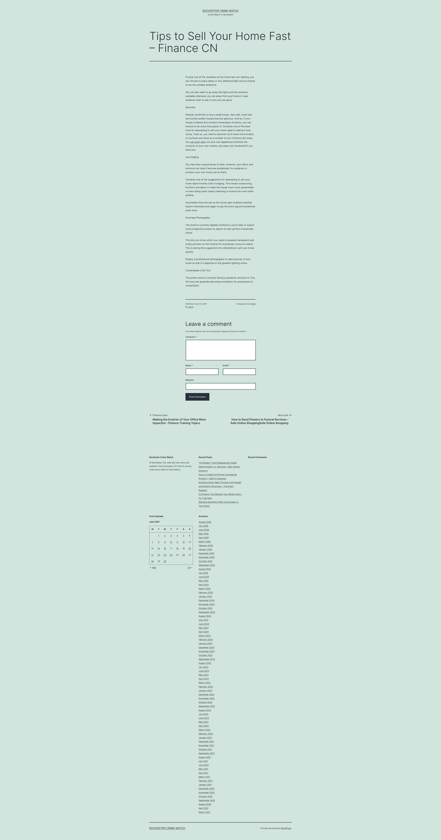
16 (165, 548)
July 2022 (203, 714)
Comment (191, 337)
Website (189, 380)
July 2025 (203, 573)
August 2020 (205, 804)
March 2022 (205, 730)
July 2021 (203, 761)
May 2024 (204, 628)
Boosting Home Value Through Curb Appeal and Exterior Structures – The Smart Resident (220, 486)
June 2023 (204, 671)
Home (253, 304)
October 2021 (205, 749)
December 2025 (206, 553)
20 (189, 548)
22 (158, 555)
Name (189, 365)
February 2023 (206, 687)
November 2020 (207, 792)
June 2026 (204, 530)
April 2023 (204, 679)
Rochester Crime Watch (221, 11)
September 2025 (207, 565)
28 (152, 561)
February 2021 (206, 781)
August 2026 (205, 522)
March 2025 (205, 588)
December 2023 (206, 647)
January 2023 (205, 690)
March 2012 (204, 812)
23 (165, 555)
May (154, 567)
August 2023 (205, 663)
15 (159, 548)
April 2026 (204, 537)
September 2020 (207, 800)
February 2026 (206, 545)
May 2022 (203, 722)
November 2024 (207, 604)
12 (183, 542)
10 (171, 542)
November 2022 (207, 698)
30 (165, 561)
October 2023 (205, 655)
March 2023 (205, 682)
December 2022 (206, 694)
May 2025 (203, 581)
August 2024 (205, 616)
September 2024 (207, 612)
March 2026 (205, 541)
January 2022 (205, 737)
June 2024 (204, 624)
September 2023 (207, 659)
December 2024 (206, 600)
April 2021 (203, 773)
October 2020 (205, 796)
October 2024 (205, 608)
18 (177, 548)
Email (226, 365)
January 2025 (205, 596)
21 (152, 555)
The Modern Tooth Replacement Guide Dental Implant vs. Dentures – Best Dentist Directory (219, 467)
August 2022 (205, 710)
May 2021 (203, 769)
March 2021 (204, 777)
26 (183, 555)
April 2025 (204, 585)
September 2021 (207, 753)
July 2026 (203, 526)
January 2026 (205, 549)
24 (171, 555)
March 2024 (205, 635)
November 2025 (207, 557)
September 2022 (207, 706)
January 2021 (205, 784)
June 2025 (204, 577)
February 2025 (206, 592)
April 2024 (204, 632)
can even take (198, 142)
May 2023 (203, 675)
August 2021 (205, 757)
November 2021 (206, 745)
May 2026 (203, 534)
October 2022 (205, 702)
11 (177, 542)
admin (191, 307)
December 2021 (206, 741)
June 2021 (204, 765)
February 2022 (206, 734)
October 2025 (205, 561)
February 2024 (206, 639)
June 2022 (204, 718)
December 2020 (206, 788)
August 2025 (205, 569)
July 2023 (203, 667)
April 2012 (203, 808)
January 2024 (205, 643)
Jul (188, 567)
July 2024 (203, 620)
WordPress (286, 828)
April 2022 (204, 726)
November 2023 (207, 651)
